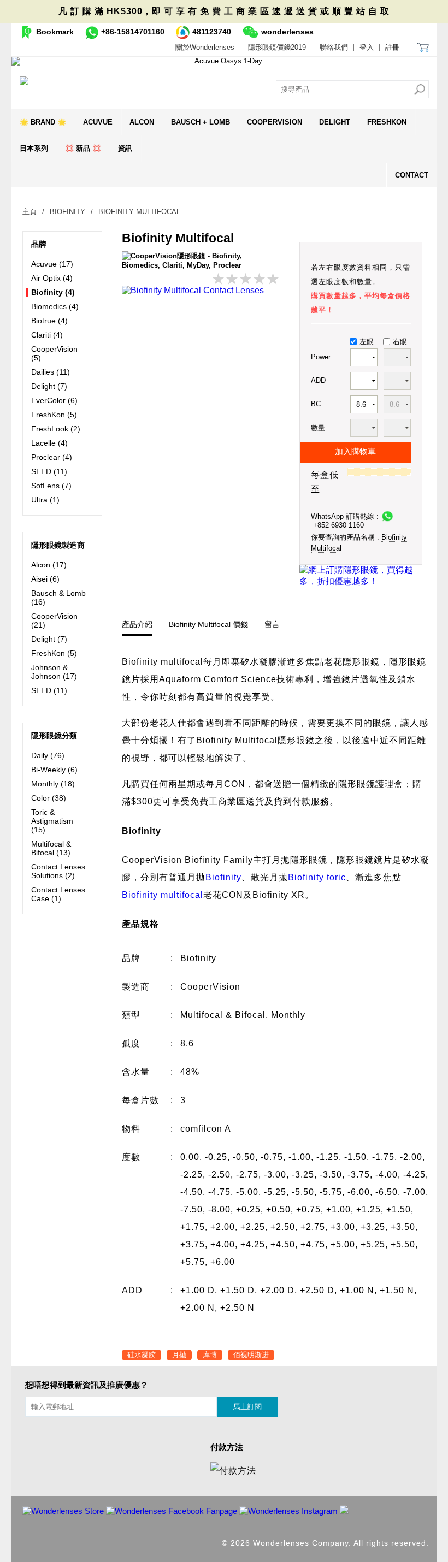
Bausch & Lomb (58, 597)
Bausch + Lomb (200, 122)
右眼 (400, 342)
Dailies (50, 372)
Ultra (45, 499)
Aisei (45, 579)
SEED (49, 471)
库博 (210, 1355)
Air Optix (52, 278)
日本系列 (34, 148)
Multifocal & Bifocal (51, 848)
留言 (272, 624)
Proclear (51, 457)
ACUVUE (98, 122)
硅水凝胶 (141, 1355)
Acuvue (52, 263)
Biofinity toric (317, 877)
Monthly (53, 783)
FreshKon (386, 122)
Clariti (47, 334)
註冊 (392, 47)
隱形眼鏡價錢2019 (277, 47)
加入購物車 (355, 451)
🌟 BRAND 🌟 (43, 122)
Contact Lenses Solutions (58, 871)
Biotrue (49, 320)
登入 (366, 47)
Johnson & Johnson (54, 672)
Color (48, 798)
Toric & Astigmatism (52, 821)
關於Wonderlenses (204, 47)
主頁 (29, 212)
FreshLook (55, 428)
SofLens (51, 485)
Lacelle (49, 443)
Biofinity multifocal (162, 895)
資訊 (125, 148)
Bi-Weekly (54, 769)
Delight (334, 122)
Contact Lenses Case (58, 894)
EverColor (54, 400)
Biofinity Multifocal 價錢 (208, 624)
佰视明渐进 (251, 1355)
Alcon (141, 122)
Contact (411, 175)
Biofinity (67, 212)
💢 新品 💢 (83, 148)
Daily (47, 755)
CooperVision (274, 122)
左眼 (366, 342)
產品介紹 (137, 624)
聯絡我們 (334, 47)
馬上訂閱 (247, 1407)
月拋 (179, 1355)
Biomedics (55, 306)
